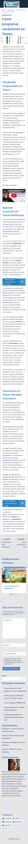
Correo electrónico (10, 654)
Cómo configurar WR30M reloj (14, 703)
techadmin (5, 729)
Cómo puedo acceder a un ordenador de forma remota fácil (13, 717)
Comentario (8, 620)
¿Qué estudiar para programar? (7, 543)
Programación (6, 15)
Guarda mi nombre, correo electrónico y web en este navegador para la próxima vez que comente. (14, 661)
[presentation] (14, 575)
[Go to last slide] (4, 580)
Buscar (4, 676)
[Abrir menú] (22, 4)
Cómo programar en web (21, 543)
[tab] (10, 594)
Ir (24, 679)
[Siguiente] (23, 580)
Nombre (6, 645)
